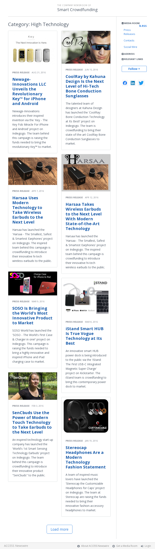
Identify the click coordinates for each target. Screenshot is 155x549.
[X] (141, 83)
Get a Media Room (126, 546)
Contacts (129, 40)
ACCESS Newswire (16, 546)
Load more (59, 529)
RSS (144, 26)
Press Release (20, 72)
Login (148, 546)
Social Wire (130, 47)
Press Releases (129, 32)
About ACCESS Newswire (95, 546)
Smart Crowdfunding (77, 9)
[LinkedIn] (133, 83)
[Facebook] (125, 83)
